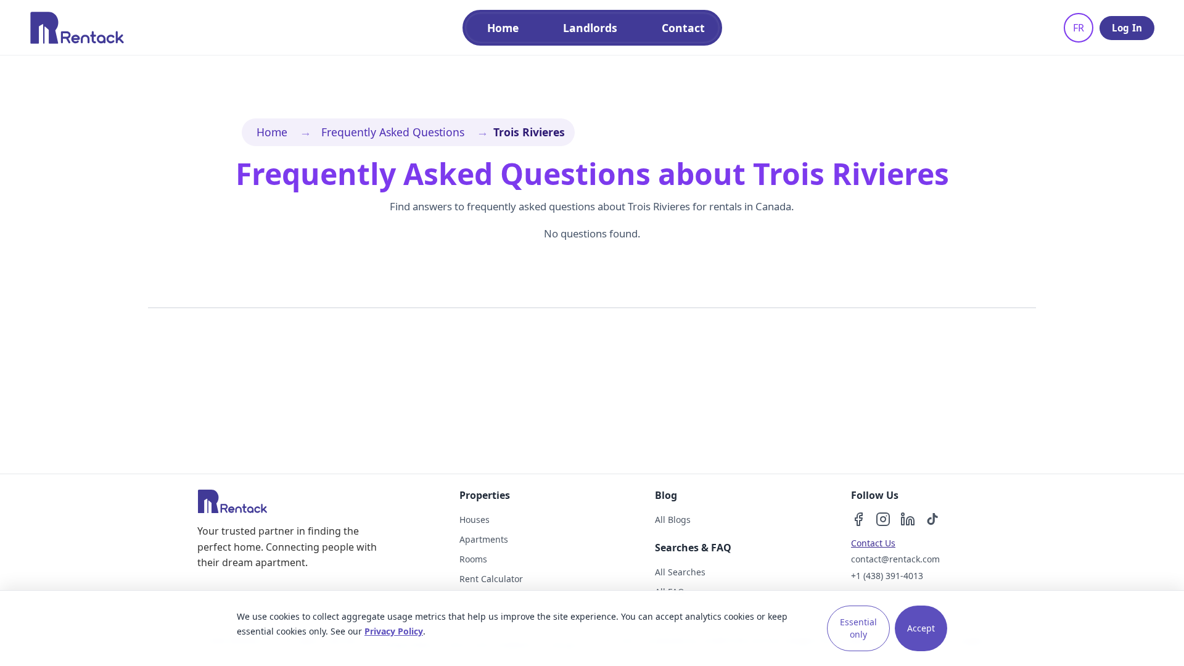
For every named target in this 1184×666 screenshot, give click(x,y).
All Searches (680, 572)
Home (503, 27)
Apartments (483, 539)
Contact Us (873, 543)
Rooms (473, 559)
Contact (683, 27)
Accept (921, 628)
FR (1078, 28)
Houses (474, 519)
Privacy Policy (393, 631)
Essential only (858, 628)
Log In (1127, 28)
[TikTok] (932, 519)
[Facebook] (858, 519)
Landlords (590, 27)
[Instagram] (883, 519)
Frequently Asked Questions (392, 132)
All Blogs (673, 519)
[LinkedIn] (907, 519)
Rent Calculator (491, 579)
